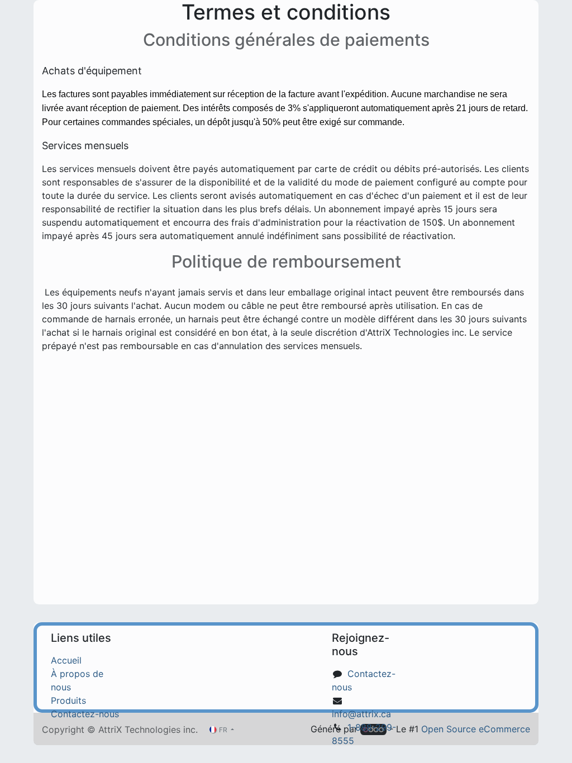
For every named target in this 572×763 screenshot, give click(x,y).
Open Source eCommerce (475, 729)
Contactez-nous (85, 713)
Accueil (66, 660)
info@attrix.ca (361, 713)
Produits (68, 700)
